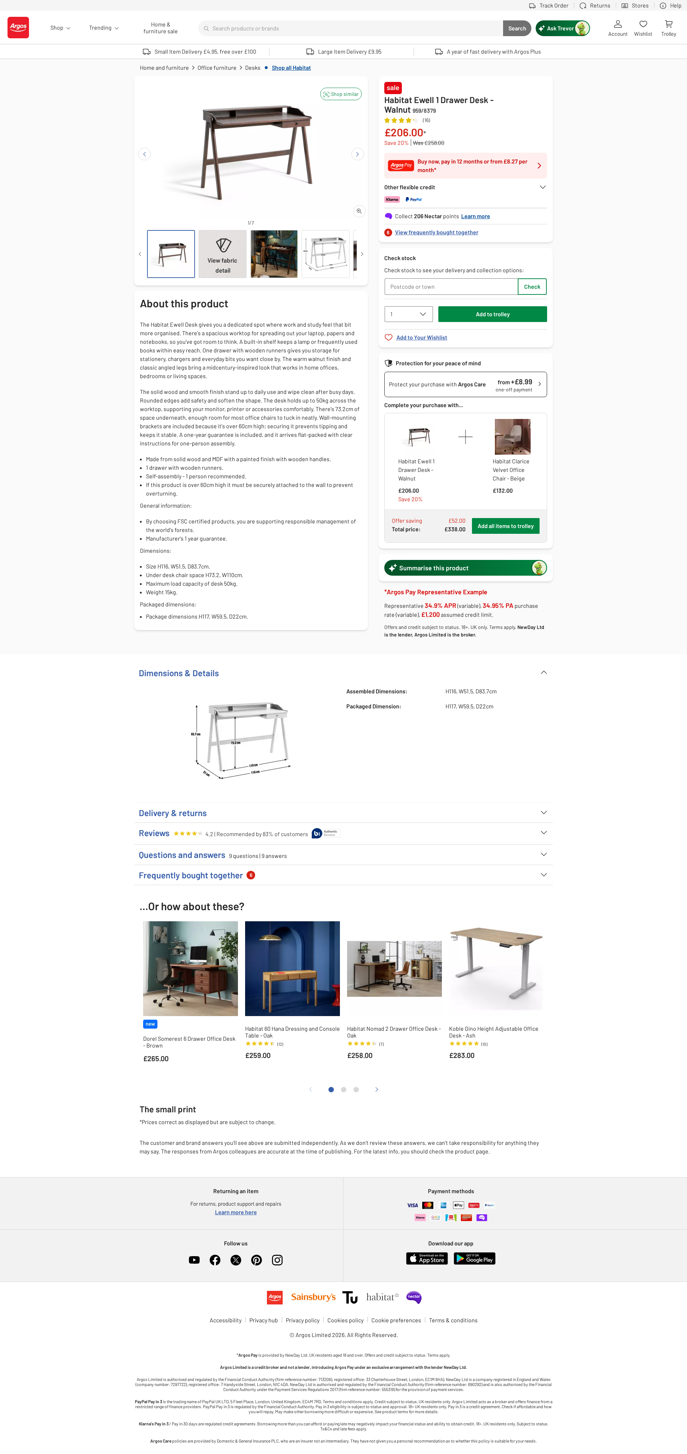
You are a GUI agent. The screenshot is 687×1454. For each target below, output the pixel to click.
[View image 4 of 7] (325, 254)
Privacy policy (303, 1320)
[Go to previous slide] (144, 154)
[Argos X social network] (235, 1260)
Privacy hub (263, 1320)
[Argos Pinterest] (256, 1260)
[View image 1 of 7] (171, 254)
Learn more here (236, 1212)
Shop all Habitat (291, 67)
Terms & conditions (453, 1320)
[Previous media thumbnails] (140, 254)
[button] (341, 94)
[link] (465, 230)
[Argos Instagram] (277, 1260)
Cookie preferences (396, 1320)
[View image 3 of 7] (274, 254)
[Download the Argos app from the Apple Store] (427, 1263)
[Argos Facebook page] (215, 1260)
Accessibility (226, 1320)
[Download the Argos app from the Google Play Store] (475, 1263)
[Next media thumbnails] (362, 254)
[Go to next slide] (357, 154)
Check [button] (532, 286)
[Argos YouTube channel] (194, 1260)
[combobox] (350, 28)
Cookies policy (345, 1320)
